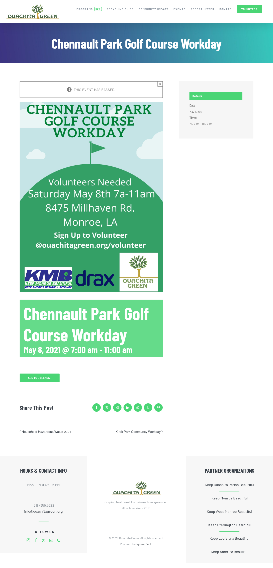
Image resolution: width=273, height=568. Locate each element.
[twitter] (43, 540)
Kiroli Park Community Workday (138, 431)
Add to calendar (40, 378)
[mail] (51, 540)
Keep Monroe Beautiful (229, 498)
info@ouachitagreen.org (43, 511)
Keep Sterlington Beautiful (229, 525)
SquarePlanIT (144, 544)
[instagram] (28, 540)
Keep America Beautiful (229, 551)
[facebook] (36, 540)
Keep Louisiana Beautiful (229, 538)
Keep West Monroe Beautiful (229, 511)
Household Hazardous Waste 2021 (46, 431)
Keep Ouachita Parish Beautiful (229, 484)
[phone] (59, 540)
